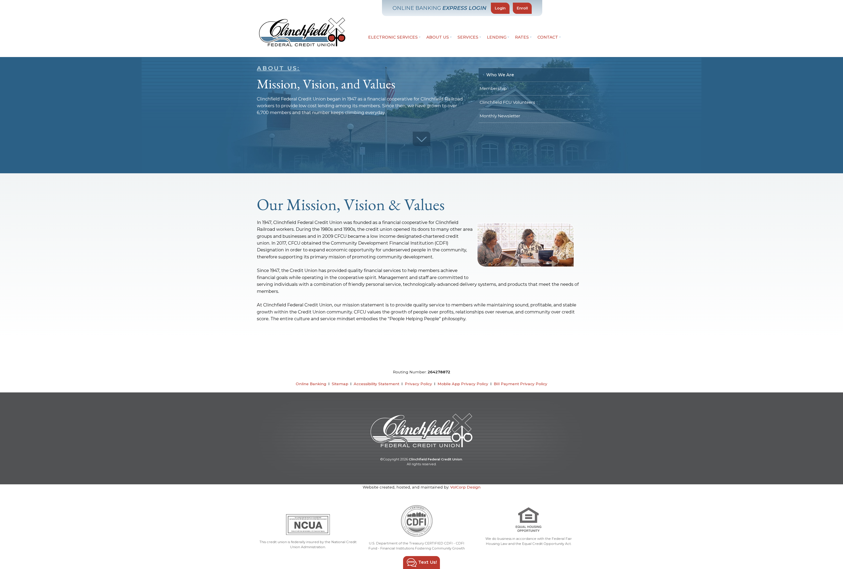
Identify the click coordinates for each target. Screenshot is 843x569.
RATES (522, 37)
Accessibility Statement (376, 383)
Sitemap (340, 383)
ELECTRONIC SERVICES (393, 37)
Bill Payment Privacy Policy (520, 383)
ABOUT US (438, 37)
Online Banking (311, 383)
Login (500, 8)
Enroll (522, 8)
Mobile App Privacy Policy (463, 383)
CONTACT (548, 37)
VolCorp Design (465, 487)
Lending (497, 37)
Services (468, 37)
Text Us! (427, 562)
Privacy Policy (418, 383)
